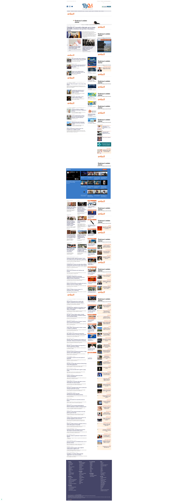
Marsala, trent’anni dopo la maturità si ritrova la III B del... (107, 391)
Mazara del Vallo (81, 11)
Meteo (70, 326)
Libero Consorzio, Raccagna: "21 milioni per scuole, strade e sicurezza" (104, 187)
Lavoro (68, 392)
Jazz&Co (89, 72)
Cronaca (83, 38)
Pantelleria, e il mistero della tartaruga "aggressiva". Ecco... (91, 340)
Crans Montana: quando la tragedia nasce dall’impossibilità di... (92, 264)
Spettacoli (70, 82)
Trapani (72, 11)
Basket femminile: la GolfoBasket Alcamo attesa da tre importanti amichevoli (106, 346)
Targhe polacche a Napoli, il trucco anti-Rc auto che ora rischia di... (106, 340)
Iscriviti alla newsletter (107, 1)
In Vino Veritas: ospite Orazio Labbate (90, 177)
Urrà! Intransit (90, 105)
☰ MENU (68, 11)
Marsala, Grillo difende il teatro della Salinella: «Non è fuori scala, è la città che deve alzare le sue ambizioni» (75, 48)
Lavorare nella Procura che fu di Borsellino (97, 195)
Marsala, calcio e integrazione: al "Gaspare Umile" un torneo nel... (106, 328)
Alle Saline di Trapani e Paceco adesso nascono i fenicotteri (104, 196)
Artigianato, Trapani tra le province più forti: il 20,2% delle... (107, 282)
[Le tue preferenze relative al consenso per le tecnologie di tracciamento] (2, 499)
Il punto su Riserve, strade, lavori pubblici (84, 186)
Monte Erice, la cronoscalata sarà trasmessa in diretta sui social (106, 357)
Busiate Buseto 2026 (91, 80)
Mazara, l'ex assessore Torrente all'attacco (84, 195)
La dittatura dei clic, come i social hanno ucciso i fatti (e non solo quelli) (106, 151)
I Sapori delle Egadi (91, 122)
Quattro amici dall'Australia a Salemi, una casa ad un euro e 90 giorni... (107, 306)
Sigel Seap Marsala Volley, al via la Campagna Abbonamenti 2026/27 (107, 334)
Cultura (68, 57)
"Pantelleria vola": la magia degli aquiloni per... (107, 447)
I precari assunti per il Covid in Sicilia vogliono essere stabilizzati (106, 396)
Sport (67, 422)
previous (67, 45)
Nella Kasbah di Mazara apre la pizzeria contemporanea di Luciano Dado (106, 127)
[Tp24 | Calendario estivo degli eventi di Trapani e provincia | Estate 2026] (92, 61)
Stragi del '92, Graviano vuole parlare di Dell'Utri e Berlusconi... (106, 257)
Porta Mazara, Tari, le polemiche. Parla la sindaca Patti (97, 187)
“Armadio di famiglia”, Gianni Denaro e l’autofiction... (91, 321)
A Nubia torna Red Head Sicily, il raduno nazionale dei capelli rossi (91, 115)
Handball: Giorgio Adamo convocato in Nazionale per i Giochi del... (106, 385)
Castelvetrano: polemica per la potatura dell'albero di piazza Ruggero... (107, 287)
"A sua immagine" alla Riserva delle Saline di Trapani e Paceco (104, 178)
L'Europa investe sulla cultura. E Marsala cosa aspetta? (91, 254)
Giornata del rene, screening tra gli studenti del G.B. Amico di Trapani (106, 413)
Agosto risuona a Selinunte (106, 137)
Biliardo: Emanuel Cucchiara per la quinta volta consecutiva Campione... (106, 374)
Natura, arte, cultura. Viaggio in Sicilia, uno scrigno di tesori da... (106, 379)
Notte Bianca (90, 88)
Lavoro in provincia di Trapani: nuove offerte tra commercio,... (92, 207)
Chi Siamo (98, 1)
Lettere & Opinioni (69, 114)
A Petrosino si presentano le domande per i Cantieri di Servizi (106, 430)
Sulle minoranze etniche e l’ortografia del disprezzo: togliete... (92, 226)
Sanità (70, 214)
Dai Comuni (71, 200)
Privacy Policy (69, 498)
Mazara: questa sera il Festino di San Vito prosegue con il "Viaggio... (106, 311)
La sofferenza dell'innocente (90, 358)
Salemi (90, 11)
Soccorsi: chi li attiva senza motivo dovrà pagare (107, 276)
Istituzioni (68, 200)
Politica (69, 38)
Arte (69, 57)
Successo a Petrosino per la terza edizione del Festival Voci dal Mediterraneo (97, 178)
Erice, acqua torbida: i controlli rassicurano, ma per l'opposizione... (106, 252)
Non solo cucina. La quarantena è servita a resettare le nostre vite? (106, 317)
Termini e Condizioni (78, 498)
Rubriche (68, 380)
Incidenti (70, 242)
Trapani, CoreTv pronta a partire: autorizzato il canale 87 (106, 419)
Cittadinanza (68, 228)
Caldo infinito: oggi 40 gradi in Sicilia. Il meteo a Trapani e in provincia (92, 283)
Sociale (70, 338)
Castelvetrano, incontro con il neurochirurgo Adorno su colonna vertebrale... (91, 216)
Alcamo (86, 11)
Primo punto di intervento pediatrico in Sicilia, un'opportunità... (107, 408)
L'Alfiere (71, 380)
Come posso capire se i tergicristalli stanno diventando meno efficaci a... (106, 133)
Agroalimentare (72, 428)
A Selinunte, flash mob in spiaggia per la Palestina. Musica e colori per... (106, 441)
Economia (68, 428)
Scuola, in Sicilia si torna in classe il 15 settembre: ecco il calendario (92, 273)
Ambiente (70, 356)
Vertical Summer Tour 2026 (91, 97)
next (96, 45)
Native (98, 124)
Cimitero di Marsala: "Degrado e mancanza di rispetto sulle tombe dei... (106, 246)
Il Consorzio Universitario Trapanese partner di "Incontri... (106, 402)
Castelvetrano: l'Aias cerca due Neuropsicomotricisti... (92, 292)
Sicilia (102, 11)
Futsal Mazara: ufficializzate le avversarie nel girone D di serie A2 (106, 362)
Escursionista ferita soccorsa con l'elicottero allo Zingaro (90, 187)
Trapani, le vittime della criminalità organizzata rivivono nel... (106, 424)
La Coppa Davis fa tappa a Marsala (107, 368)
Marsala (76, 11)
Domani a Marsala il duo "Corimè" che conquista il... (92, 301)
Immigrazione (71, 440)
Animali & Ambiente (72, 452)
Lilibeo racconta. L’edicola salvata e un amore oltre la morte (90, 196)
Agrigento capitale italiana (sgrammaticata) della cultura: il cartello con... (107, 323)
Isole (100, 11)
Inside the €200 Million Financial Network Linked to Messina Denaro (91, 245)
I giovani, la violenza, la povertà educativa (91, 235)
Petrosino (96, 11)
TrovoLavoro (70, 392)
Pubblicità (102, 1)
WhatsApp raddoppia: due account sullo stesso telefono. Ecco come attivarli (92, 330)
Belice (93, 11)
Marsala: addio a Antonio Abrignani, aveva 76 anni (106, 68)
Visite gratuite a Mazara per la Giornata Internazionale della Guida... (106, 436)
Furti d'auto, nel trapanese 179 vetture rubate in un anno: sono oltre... (92, 311)
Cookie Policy (73, 498)
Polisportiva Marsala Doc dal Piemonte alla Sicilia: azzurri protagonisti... (106, 351)
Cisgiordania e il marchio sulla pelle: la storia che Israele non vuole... (91, 349)
